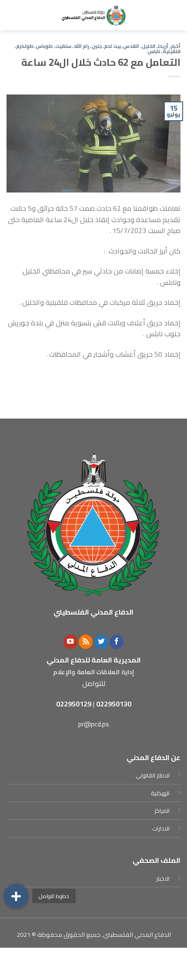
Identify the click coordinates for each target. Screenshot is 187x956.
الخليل (149, 46)
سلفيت (63, 46)
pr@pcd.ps (93, 723)
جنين (97, 46)
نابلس (153, 51)
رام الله (82, 46)
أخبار (175, 46)
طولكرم (24, 46)
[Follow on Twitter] (101, 642)
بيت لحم (112, 46)
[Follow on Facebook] (117, 642)
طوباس (44, 46)
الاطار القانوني (153, 775)
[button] (16, 896)
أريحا (163, 46)
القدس (131, 46)
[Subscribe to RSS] (86, 642)
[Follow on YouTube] (70, 642)
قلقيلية (171, 51)
